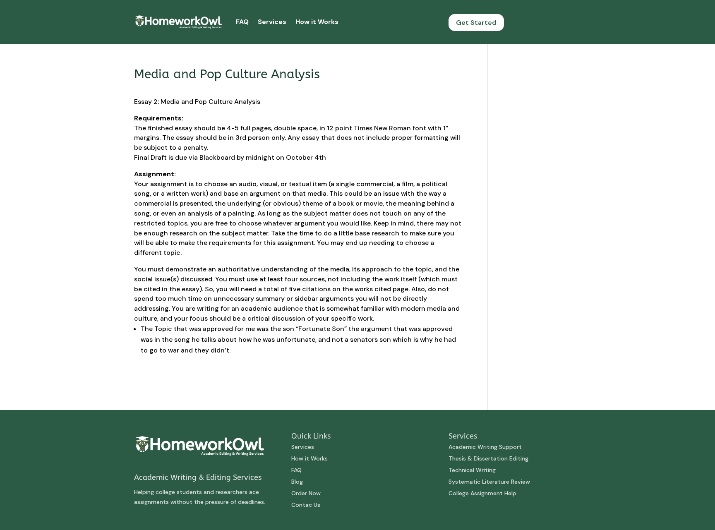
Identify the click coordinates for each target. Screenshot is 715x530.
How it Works (316, 21)
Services (272, 21)
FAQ (242, 21)
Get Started (476, 22)
